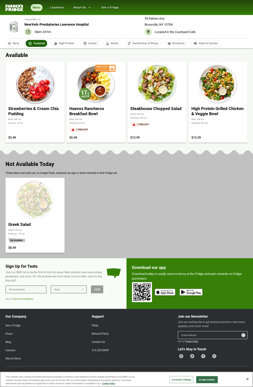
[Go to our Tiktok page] (192, 356)
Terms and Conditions (23, 299)
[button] (30, 43)
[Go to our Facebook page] (203, 356)
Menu (36, 7)
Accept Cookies (207, 379)
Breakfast (178, 43)
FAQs (95, 325)
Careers (10, 350)
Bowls (114, 43)
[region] (126, 379)
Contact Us (98, 342)
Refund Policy (100, 333)
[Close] (247, 379)
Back (16, 43)
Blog (8, 342)
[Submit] (243, 335)
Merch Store (13, 358)
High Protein (66, 43)
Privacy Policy (191, 341)
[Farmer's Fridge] (14, 7)
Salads (92, 43)
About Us (79, 7)
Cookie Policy (108, 383)
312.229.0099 (100, 350)
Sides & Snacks (208, 43)
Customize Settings (181, 379)
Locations (57, 7)
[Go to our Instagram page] (181, 356)
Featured (39, 43)
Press (9, 333)
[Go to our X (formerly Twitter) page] (214, 356)
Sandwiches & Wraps (145, 43)
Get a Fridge (110, 7)
